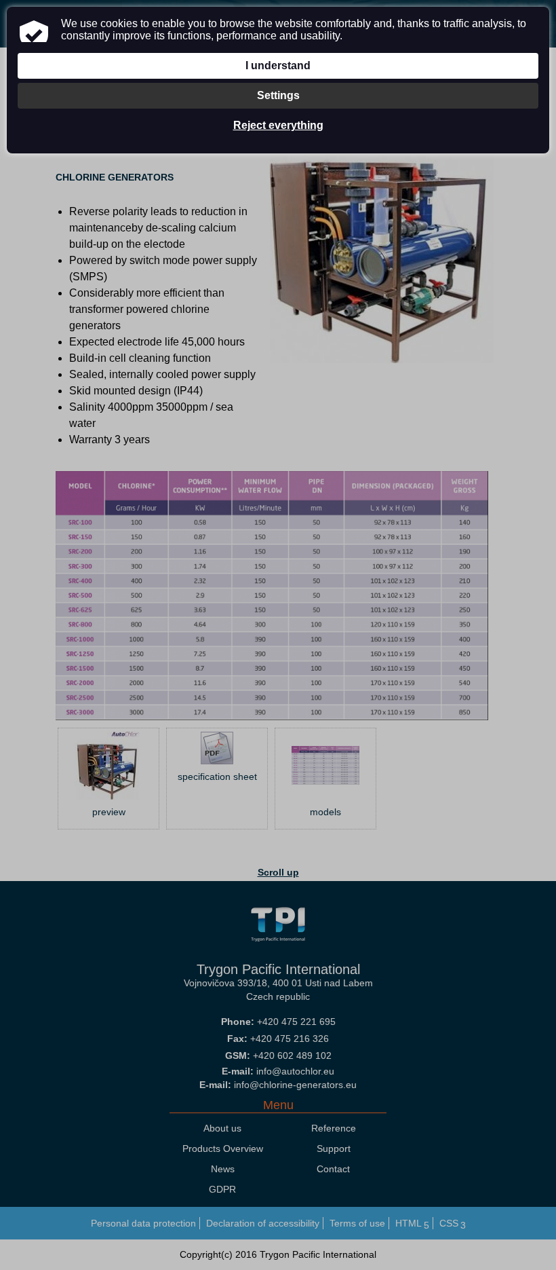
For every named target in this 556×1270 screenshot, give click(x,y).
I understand (278, 65)
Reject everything (278, 125)
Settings (278, 95)
